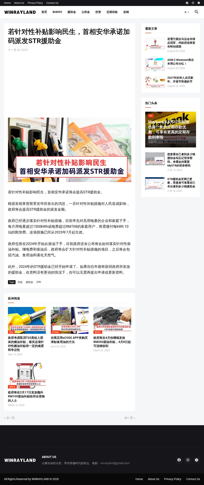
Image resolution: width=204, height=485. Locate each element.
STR (38, 282)
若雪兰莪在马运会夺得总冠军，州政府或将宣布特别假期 (181, 42)
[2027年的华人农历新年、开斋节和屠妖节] (155, 82)
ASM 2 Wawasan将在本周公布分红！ (180, 61)
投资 (98, 12)
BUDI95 (57, 12)
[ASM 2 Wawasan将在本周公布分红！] (155, 64)
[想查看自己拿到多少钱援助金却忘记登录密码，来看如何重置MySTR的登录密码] (155, 158)
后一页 (10, 417)
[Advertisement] (69, 84)
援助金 (72, 12)
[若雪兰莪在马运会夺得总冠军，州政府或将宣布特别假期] (155, 43)
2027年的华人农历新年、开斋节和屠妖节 (180, 79)
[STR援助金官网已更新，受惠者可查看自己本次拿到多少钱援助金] (155, 183)
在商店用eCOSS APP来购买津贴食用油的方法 (69, 340)
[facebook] (187, 3)
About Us (19, 3)
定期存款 (112, 12)
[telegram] (199, 3)
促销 (126, 12)
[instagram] (193, 3)
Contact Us (52, 3)
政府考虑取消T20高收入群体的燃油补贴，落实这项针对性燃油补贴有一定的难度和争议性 (26, 344)
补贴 (20, 282)
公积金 (85, 12)
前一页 (129, 417)
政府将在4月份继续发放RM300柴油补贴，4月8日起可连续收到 (112, 342)
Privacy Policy (35, 3)
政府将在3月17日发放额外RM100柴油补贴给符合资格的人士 (26, 396)
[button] (186, 12)
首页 (44, 12)
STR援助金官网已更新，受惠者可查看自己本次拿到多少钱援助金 (181, 182)
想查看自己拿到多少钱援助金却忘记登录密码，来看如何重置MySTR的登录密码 (181, 160)
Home (7, 3)
